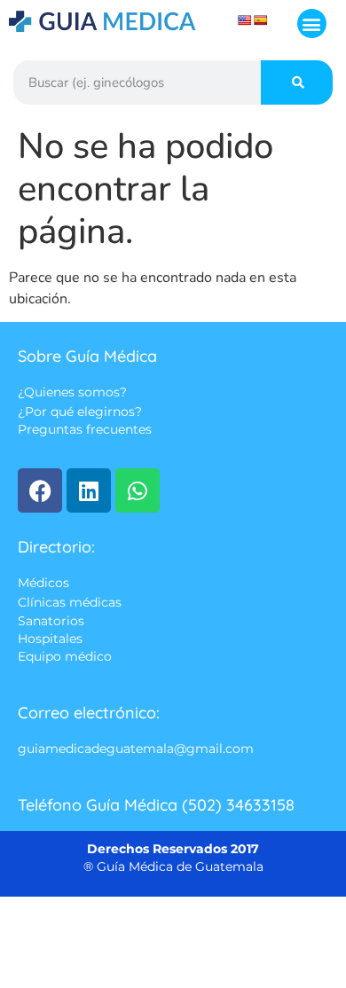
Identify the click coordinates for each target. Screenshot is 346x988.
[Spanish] (261, 20)
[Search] (297, 82)
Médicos (43, 584)
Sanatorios (51, 621)
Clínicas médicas (70, 602)
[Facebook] (40, 490)
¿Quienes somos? (72, 393)
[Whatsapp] (137, 490)
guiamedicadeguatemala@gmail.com (136, 749)
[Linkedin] (89, 490)
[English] (245, 20)
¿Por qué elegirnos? (80, 412)
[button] (311, 23)
